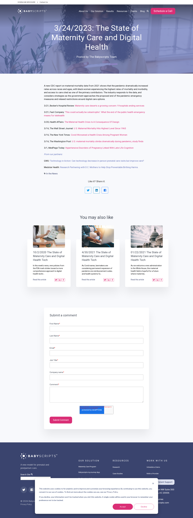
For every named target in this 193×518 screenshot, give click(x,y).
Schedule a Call (163, 11)
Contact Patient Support (160, 482)
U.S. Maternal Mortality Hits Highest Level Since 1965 (100, 128)
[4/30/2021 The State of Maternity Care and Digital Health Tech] (98, 236)
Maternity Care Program (87, 467)
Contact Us (44, 2)
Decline (144, 507)
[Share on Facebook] (105, 190)
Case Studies (118, 474)
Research (116, 467)
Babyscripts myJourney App (89, 472)
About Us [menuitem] (83, 11)
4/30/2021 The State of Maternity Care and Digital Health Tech (97, 256)
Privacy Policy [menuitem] (26, 504)
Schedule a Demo (153, 467)
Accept (123, 507)
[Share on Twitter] (88, 190)
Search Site (25, 474)
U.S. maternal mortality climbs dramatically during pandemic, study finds (107, 141)
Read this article (39, 280)
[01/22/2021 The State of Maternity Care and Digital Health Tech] (147, 236)
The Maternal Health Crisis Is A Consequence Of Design (92, 122)
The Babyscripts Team (103, 56)
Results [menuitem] (110, 11)
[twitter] (23, 489)
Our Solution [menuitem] (97, 11)
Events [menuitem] (134, 11)
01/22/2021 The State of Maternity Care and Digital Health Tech (146, 256)
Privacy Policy (112, 492)
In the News (52, 173)
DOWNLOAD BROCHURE (26, 2)
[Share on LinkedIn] (96, 190)
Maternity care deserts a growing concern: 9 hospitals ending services (109, 105)
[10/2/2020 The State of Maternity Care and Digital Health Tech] (49, 236)
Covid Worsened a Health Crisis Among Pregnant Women (99, 135)
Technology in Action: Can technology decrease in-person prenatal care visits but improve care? (97, 160)
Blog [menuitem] (142, 11)
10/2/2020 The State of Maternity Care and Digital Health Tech (49, 256)
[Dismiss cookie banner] (153, 483)
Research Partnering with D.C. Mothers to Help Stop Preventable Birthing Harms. (99, 167)
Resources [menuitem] (122, 11)
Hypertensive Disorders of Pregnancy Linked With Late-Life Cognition (99, 147)
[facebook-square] (31, 489)
